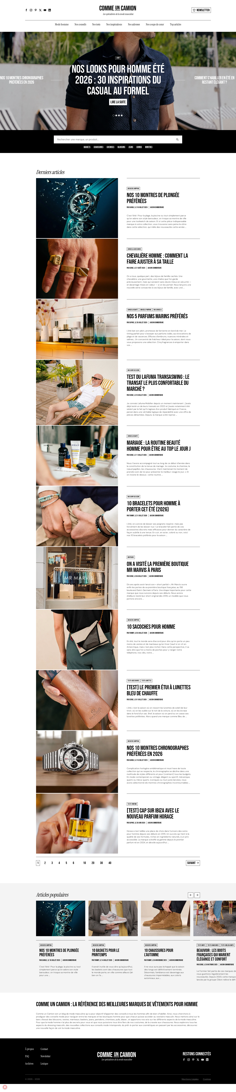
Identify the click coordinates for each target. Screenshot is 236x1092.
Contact (44, 1049)
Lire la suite (40, 90)
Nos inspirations (114, 24)
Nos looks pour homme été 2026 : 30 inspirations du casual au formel (118, 80)
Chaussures (98, 147)
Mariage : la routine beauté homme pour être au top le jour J (159, 446)
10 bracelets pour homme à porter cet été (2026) (153, 506)
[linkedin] (49, 10)
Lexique (44, 1064)
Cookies (207, 1079)
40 (110, 863)
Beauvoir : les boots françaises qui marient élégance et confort (213, 955)
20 (93, 863)
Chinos (139, 147)
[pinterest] (35, 10)
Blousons (121, 147)
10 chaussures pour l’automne (158, 953)
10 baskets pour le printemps (105, 953)
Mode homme (62, 24)
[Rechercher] (177, 139)
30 (101, 863)
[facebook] (26, 10)
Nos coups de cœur (155, 24)
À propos (29, 1049)
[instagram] (31, 10)
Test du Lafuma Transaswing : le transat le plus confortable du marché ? (158, 383)
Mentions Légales (190, 1079)
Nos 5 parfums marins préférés (157, 316)
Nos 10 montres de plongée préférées (153, 198)
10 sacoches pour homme (151, 626)
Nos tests (96, 24)
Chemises (110, 147)
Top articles (175, 24)
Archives (29, 1064)
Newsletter (203, 10)
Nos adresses (134, 24)
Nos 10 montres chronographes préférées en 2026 (158, 751)
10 (84, 863)
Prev (190, 895)
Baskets (87, 147)
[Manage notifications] (5, 1087)
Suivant (191, 863)
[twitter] (40, 10)
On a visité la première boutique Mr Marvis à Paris (158, 567)
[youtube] (45, 10)
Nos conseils (80, 24)
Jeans (131, 147)
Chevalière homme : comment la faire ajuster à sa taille (157, 258)
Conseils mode (197, 70)
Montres (148, 147)
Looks (118, 58)
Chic (188, 70)
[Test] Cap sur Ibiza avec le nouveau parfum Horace (153, 813)
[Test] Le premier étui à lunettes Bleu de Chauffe (158, 690)
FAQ (27, 1056)
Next (197, 895)
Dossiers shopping (43, 70)
